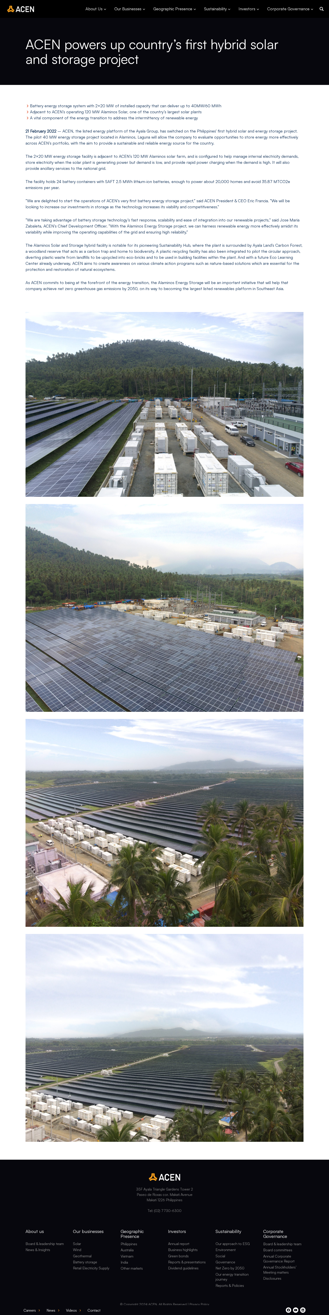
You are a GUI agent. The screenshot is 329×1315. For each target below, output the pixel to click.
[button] (322, 9)
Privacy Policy (199, 1304)
